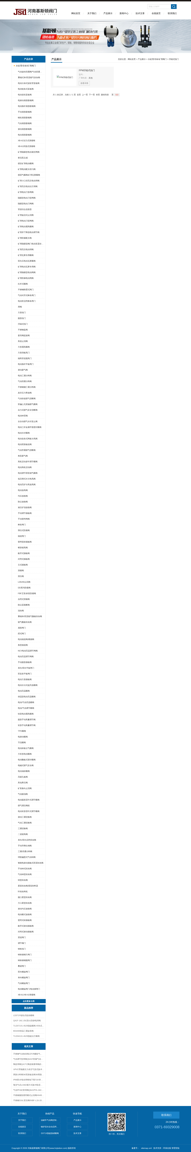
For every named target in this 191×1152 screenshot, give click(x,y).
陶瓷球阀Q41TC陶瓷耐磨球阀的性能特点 (28, 1064)
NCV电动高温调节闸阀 (28, 651)
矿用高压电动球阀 (26, 249)
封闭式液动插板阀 (26, 932)
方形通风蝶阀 (24, 347)
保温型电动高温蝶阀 (27, 696)
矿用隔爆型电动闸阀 (27, 272)
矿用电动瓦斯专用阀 (27, 267)
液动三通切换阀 (25, 817)
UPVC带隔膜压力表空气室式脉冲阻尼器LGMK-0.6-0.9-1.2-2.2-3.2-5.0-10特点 (28, 1069)
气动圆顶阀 (23, 794)
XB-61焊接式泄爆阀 (26, 146)
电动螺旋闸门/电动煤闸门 (29, 989)
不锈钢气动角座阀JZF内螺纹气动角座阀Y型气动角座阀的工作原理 (28, 1054)
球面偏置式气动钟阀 (27, 857)
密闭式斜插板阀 (25, 920)
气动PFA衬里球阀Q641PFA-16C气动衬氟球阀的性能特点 (28, 1090)
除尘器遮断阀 (24, 605)
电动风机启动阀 (25, 467)
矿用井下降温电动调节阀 (28, 232)
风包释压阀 (23, 782)
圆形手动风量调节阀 (27, 719)
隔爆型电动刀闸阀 (26, 203)
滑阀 (20, 307)
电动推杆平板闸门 (26, 364)
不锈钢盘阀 (23, 330)
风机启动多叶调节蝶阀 (27, 461)
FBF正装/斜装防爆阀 (27, 593)
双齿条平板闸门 (25, 674)
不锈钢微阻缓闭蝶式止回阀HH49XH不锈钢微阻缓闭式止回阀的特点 (28, 1095)
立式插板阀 (23, 565)
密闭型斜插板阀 (25, 542)
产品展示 (107, 13)
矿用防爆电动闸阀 (26, 278)
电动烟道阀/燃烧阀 (26, 639)
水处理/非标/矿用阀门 (26, 65)
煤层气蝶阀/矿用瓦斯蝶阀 (29, 175)
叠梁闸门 (22, 966)
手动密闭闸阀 (24, 519)
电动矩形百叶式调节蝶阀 (28, 811)
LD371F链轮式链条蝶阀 (23, 1015)
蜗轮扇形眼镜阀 (25, 117)
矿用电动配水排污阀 (27, 169)
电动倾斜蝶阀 (24, 771)
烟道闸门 (22, 536)
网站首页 (75, 13)
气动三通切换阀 (25, 823)
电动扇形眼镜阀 (25, 135)
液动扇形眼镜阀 (25, 129)
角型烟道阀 (23, 645)
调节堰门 (22, 943)
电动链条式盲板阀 (26, 89)
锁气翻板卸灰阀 (25, 622)
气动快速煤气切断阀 (27, 398)
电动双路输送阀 (25, 444)
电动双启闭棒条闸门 (27, 301)
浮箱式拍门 (23, 324)
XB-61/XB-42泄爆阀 (26, 995)
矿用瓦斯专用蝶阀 (26, 255)
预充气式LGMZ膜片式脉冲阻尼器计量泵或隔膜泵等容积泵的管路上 (28, 1085)
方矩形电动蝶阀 (25, 754)
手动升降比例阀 (25, 846)
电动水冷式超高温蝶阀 (27, 685)
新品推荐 (28, 1008)
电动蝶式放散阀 (25, 914)
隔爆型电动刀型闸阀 (27, 198)
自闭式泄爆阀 (24, 599)
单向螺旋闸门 (24, 977)
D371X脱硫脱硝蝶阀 (50, 1133)
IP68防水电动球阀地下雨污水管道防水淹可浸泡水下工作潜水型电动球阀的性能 (28, 1080)
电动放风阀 (23, 490)
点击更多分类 (29, 1001)
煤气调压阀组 (24, 805)
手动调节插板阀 (25, 513)
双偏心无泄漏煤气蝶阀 (27, 404)
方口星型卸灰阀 (25, 903)
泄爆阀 (21, 570)
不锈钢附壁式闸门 (26, 289)
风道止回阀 (23, 341)
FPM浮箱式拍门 (87, 70)
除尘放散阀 (23, 502)
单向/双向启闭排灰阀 (27, 840)
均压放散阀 (23, 496)
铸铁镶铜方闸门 (25, 954)
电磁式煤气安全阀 (26, 765)
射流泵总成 (23, 158)
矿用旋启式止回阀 (26, 215)
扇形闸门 (22, 628)
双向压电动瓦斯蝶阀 (27, 261)
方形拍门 (22, 312)
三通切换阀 (23, 828)
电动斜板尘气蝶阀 (26, 748)
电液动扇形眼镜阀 (26, 100)
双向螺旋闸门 (24, 972)
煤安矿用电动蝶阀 (26, 163)
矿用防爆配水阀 (25, 238)
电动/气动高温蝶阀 (26, 702)
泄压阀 (21, 576)
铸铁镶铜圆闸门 (25, 960)
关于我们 (91, 13)
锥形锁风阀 (23, 547)
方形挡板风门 (24, 353)
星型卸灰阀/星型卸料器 (28, 886)
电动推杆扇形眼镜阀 (27, 106)
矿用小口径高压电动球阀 (28, 181)
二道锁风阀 (23, 834)
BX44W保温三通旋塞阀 (23, 1031)
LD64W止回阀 (24, 582)
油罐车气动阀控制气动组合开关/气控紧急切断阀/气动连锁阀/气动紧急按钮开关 (50, 1120)
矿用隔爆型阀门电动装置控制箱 (31, 244)
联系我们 (172, 13)
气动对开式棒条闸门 (27, 295)
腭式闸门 (22, 633)
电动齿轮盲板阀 (25, 95)
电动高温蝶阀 (24, 691)
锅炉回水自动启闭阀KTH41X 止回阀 (50, 1127)
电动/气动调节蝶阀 (26, 708)
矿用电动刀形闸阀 (26, 192)
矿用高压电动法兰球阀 (27, 186)
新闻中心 (124, 13)
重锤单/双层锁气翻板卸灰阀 (30, 616)
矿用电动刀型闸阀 (26, 221)
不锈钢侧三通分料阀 (27, 387)
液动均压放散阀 (25, 909)
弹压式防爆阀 (24, 530)
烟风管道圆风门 (25, 358)
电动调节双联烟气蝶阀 (27, 473)
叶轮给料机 (23, 891)
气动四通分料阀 (25, 381)
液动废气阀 (23, 370)
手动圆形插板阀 (25, 662)
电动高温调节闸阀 (26, 656)
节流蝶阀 (22, 742)
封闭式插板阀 (24, 559)
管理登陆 (175, 1148)
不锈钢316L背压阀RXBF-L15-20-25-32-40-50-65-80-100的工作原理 (28, 1100)
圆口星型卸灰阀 (25, 897)
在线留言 (156, 13)
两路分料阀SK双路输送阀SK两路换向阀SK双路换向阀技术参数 (28, 1074)
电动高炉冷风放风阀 (27, 484)
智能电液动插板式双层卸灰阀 (30, 863)
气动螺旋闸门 (24, 983)
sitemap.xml (146, 1148)
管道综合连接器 (25, 209)
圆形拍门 (22, 318)
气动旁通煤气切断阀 (27, 450)
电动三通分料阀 (25, 375)
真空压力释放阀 (25, 393)
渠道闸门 (22, 937)
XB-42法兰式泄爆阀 (26, 140)
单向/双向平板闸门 (26, 668)
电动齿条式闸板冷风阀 (27, 439)
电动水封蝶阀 (24, 433)
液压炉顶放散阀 (25, 507)
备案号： (135, 1148)
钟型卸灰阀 (23, 880)
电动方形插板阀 (25, 679)
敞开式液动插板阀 (26, 926)
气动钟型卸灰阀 (25, 874)
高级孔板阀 (23, 777)
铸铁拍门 (22, 949)
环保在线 (167, 1148)
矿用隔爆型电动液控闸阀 (28, 152)
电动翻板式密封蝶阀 (27, 760)
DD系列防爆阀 (24, 588)
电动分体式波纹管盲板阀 (28, 83)
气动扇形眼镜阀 (25, 123)
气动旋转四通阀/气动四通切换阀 (31, 72)
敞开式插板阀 (24, 553)
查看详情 (84, 83)
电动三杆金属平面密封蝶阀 (29, 427)
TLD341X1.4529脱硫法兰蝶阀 (26, 1036)
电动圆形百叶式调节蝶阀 (28, 800)
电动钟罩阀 (23, 416)
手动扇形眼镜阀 (25, 112)
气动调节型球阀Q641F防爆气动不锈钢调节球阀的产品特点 (28, 1059)
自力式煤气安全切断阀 (27, 410)
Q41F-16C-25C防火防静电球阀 (27, 1020)
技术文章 (140, 13)
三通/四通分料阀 (25, 851)
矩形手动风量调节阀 (27, 725)
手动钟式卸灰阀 (25, 868)
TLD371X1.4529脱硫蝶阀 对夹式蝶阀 (28, 1026)
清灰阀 (21, 610)
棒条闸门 (22, 524)
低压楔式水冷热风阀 (27, 479)
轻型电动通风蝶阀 (26, 714)
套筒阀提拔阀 (24, 335)
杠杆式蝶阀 (23, 284)
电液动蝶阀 (23, 737)
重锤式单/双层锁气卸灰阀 (29, 77)
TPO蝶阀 (22, 731)
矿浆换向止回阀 (25, 788)
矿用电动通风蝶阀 (26, 226)
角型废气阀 (23, 456)
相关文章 (28, 1046)
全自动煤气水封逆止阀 (27, 421)
